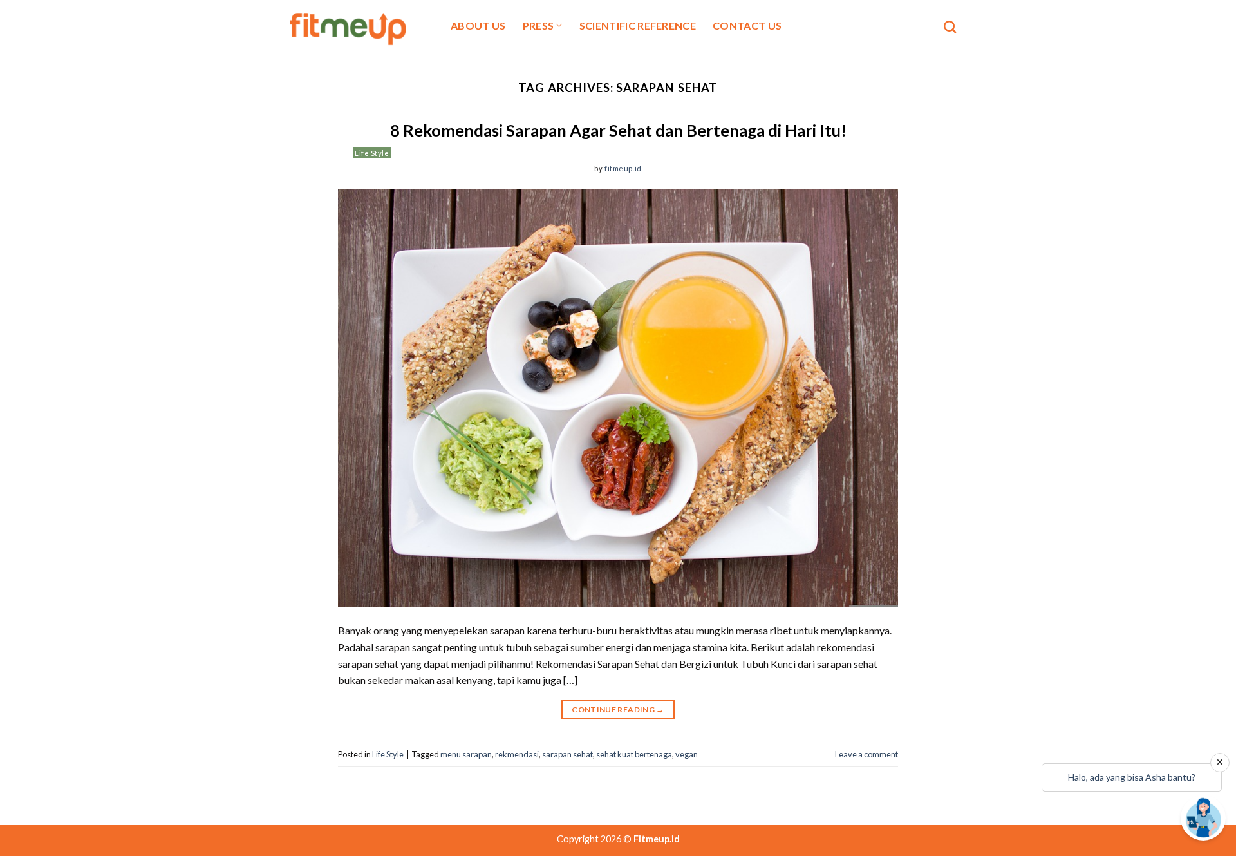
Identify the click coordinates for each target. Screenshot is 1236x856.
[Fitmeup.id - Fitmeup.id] (355, 27)
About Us (478, 25)
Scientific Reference (637, 25)
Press (538, 25)
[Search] (950, 27)
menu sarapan (466, 754)
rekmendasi (517, 754)
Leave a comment (866, 754)
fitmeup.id (623, 168)
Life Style (372, 153)
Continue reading (618, 709)
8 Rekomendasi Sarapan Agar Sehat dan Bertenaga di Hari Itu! (618, 130)
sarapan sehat (567, 754)
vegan (686, 754)
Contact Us (747, 25)
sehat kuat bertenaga (634, 754)
